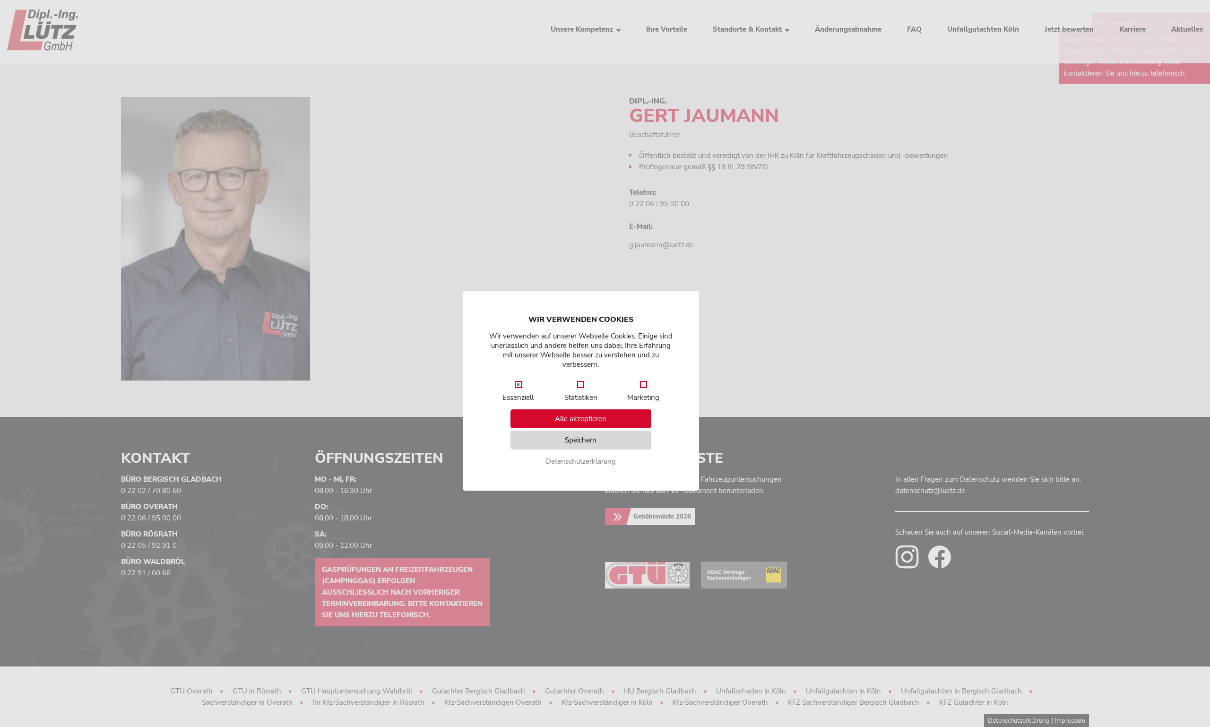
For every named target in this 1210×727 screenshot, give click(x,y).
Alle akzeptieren (580, 419)
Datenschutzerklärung (581, 461)
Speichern (580, 440)
